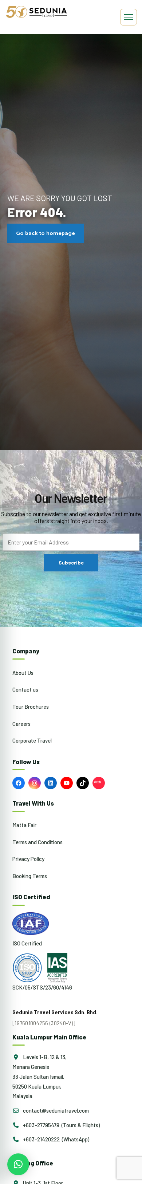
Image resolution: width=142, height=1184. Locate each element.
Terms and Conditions (37, 842)
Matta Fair (24, 825)
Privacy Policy (28, 858)
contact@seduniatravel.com (55, 1110)
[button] (18, 1164)
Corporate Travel (32, 740)
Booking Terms (29, 876)
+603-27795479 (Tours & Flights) (61, 1125)
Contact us (25, 689)
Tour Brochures (30, 706)
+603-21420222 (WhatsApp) (55, 1139)
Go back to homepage (45, 233)
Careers (21, 723)
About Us (22, 672)
